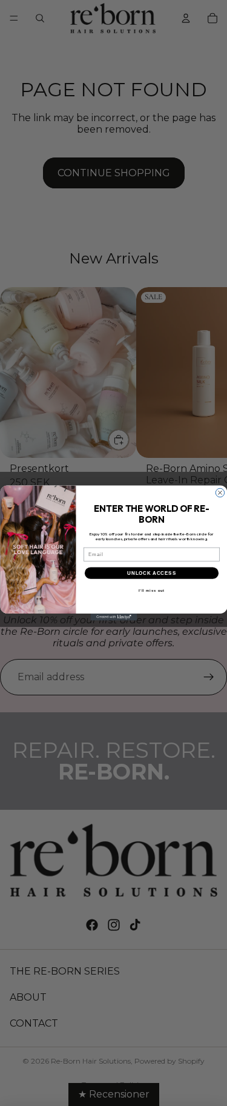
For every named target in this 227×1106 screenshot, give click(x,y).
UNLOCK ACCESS (151, 573)
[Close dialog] (219, 492)
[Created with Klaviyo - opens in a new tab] (113, 617)
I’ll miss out (151, 591)
